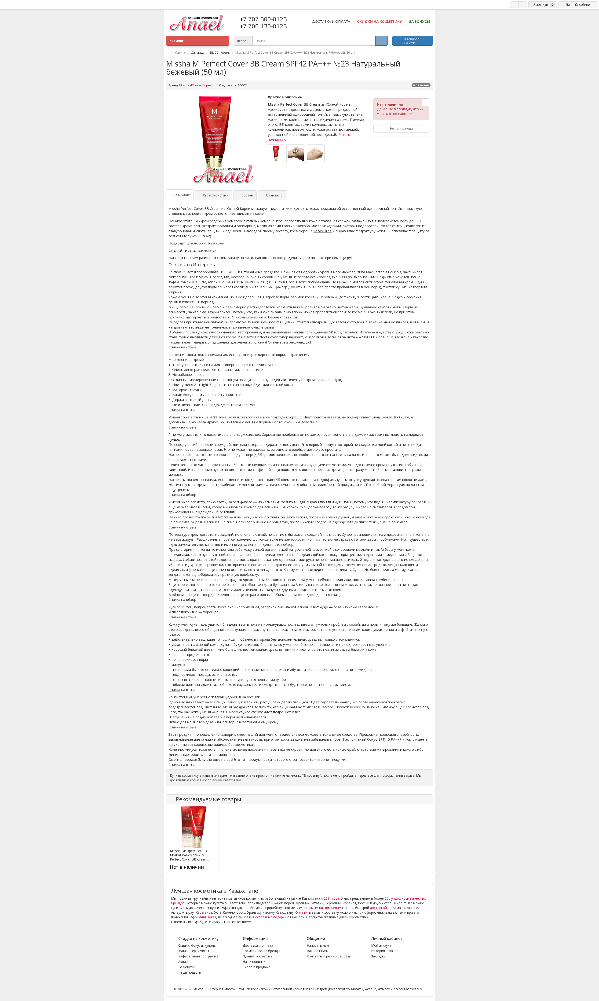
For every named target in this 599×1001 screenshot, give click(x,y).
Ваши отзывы (318, 951)
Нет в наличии (401, 128)
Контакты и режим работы (328, 956)
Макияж (180, 52)
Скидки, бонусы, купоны (197, 945)
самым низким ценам (324, 907)
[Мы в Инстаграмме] (522, 4)
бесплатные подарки (269, 917)
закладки (404, 109)
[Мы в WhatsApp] (514, 4)
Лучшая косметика (257, 956)
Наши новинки (254, 961)
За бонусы (186, 967)
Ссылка (174, 347)
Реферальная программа (198, 956)
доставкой (378, 907)
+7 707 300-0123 (263, 19)
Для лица (198, 52)
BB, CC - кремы (219, 52)
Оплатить (303, 912)
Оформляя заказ (203, 917)
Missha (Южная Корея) (195, 85)
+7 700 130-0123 (263, 26)
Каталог (176, 40)
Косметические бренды (261, 951)
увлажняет (323, 231)
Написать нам (318, 945)
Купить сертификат (193, 951)
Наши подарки (189, 972)
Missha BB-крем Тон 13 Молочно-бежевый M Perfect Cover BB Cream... (189, 855)
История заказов (384, 951)
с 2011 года (330, 898)
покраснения (297, 354)
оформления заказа (398, 775)
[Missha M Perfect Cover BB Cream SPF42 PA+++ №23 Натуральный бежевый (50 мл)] (214, 139)
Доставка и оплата (258, 945)
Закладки (378, 956)
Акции (183, 961)
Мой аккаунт (381, 945)
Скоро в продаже (256, 967)
